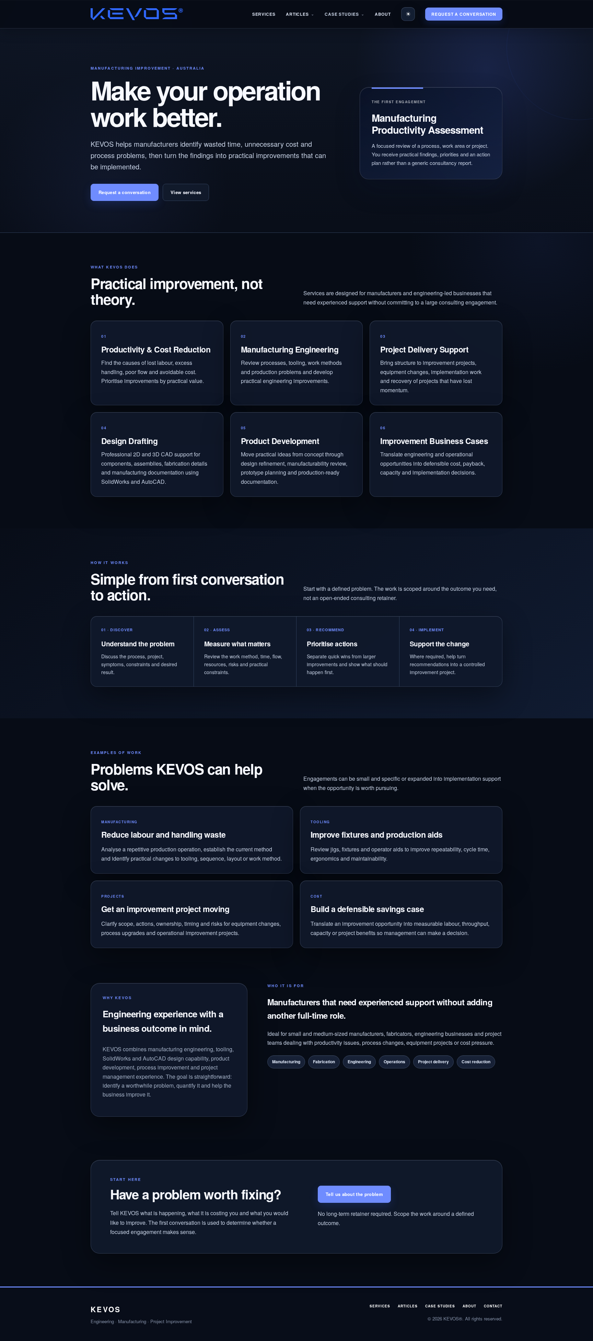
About (383, 14)
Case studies (440, 1306)
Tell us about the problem (354, 1194)
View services (186, 192)
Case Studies (342, 14)
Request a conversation (463, 14)
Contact (493, 1306)
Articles (297, 14)
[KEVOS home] (137, 14)
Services (264, 14)
